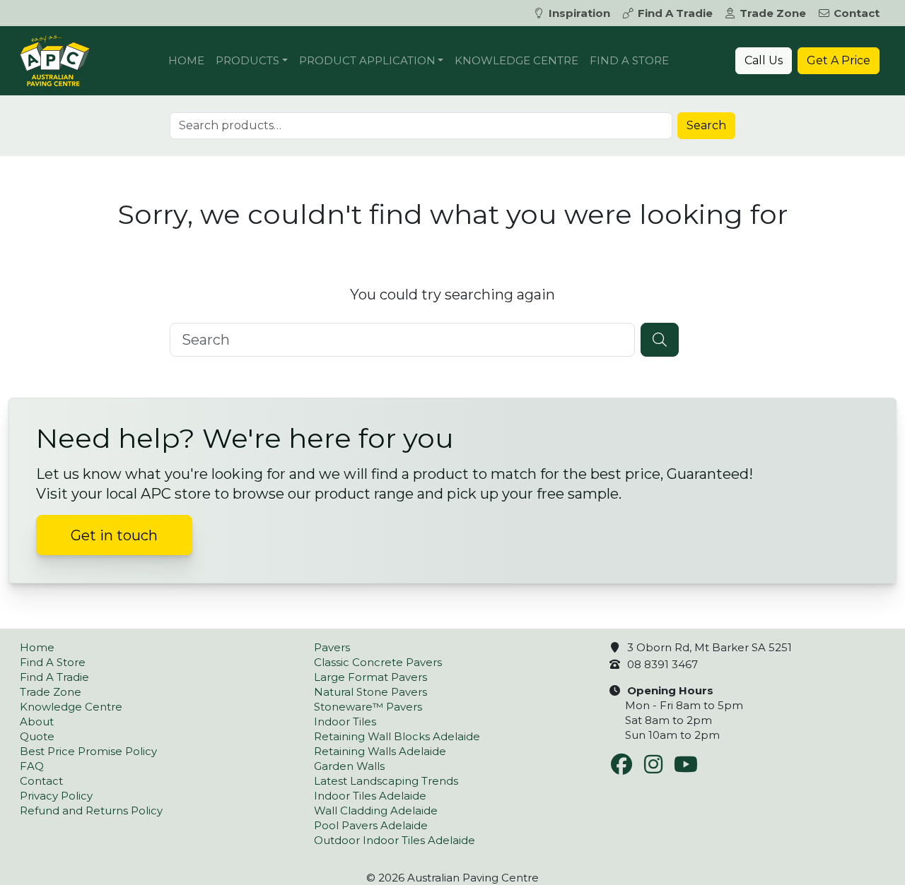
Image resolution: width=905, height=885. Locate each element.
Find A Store (629, 60)
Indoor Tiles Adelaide (370, 795)
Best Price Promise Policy (88, 751)
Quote (37, 736)
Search (706, 125)
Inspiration (579, 13)
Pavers (332, 647)
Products (247, 60)
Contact (857, 13)
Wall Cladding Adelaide (376, 810)
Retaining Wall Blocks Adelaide (397, 736)
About (37, 721)
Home (186, 60)
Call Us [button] (764, 60)
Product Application (367, 60)
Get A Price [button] (838, 60)
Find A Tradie (675, 13)
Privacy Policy (56, 795)
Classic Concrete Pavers (378, 662)
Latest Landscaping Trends (386, 781)
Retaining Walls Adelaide (380, 751)
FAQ (32, 766)
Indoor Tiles (345, 721)
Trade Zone (773, 13)
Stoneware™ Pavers (368, 706)
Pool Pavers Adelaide (371, 825)
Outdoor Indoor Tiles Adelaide (394, 840)
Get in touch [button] (114, 535)
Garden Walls (349, 766)
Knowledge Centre (516, 60)
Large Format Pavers (370, 677)
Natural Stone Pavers (370, 692)
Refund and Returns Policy (91, 810)
